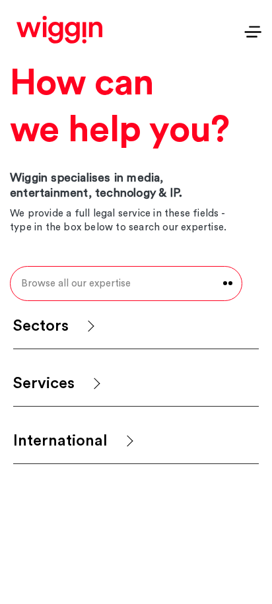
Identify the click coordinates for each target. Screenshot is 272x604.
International (60, 441)
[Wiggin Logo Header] (59, 30)
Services (44, 383)
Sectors (41, 326)
